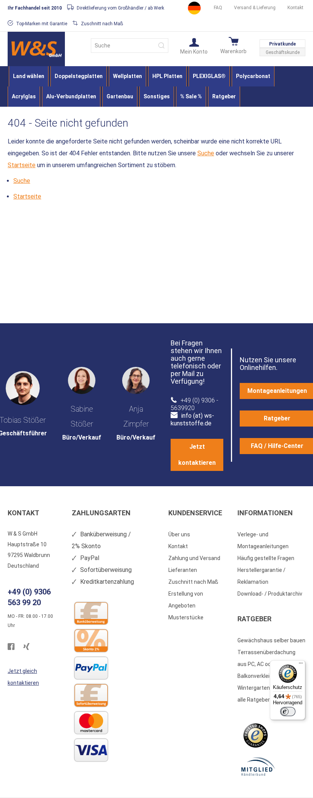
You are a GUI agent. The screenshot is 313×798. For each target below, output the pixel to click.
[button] (194, 45)
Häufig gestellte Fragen (265, 558)
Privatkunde (282, 44)
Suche (205, 153)
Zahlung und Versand (194, 558)
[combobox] (129, 45)
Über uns (179, 534)
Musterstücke (185, 617)
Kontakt (295, 7)
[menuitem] (28, 76)
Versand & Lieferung (255, 7)
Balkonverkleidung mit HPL (269, 676)
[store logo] (36, 49)
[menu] (156, 86)
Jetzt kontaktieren (197, 454)
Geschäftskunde (283, 52)
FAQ (218, 7)
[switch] (287, 711)
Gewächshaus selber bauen (271, 640)
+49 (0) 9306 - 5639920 (194, 404)
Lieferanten (182, 570)
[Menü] (300, 664)
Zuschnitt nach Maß (193, 582)
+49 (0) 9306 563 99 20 (29, 597)
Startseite (21, 165)
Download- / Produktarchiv (269, 594)
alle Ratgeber (253, 700)
